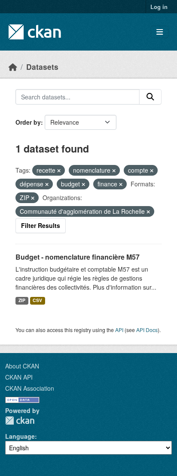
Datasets (42, 66)
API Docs (147, 329)
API (119, 329)
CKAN (19, 420)
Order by (28, 122)
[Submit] (150, 97)
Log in (159, 7)
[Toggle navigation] (159, 32)
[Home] (13, 66)
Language (20, 436)
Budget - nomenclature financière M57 (77, 257)
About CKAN (22, 366)
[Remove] (59, 170)
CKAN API (19, 377)
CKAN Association (29, 388)
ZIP (21, 300)
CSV (37, 300)
